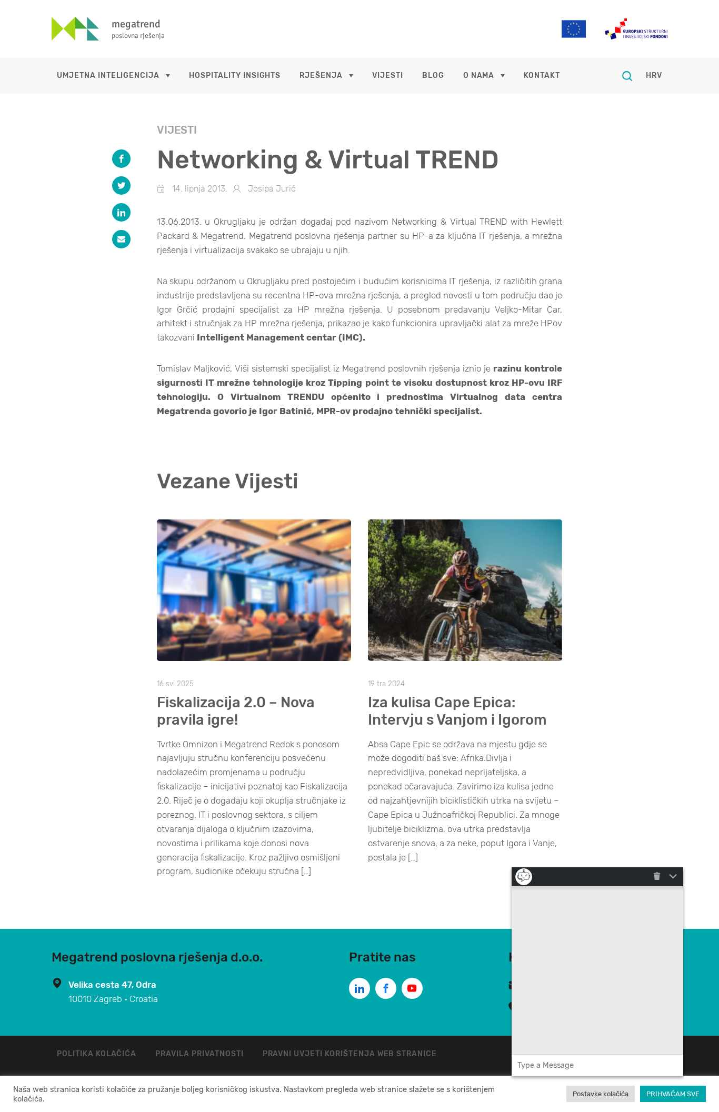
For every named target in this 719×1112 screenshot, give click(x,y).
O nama (479, 75)
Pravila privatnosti (199, 1053)
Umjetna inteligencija (108, 75)
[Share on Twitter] (121, 185)
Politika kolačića (96, 1053)
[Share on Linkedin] (121, 212)
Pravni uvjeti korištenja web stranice (350, 1053)
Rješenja (321, 75)
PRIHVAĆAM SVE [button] (673, 1094)
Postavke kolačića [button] (600, 1094)
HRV (654, 75)
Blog (433, 75)
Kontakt (542, 75)
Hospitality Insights (235, 75)
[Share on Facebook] (121, 158)
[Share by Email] (121, 239)
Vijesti (387, 75)
